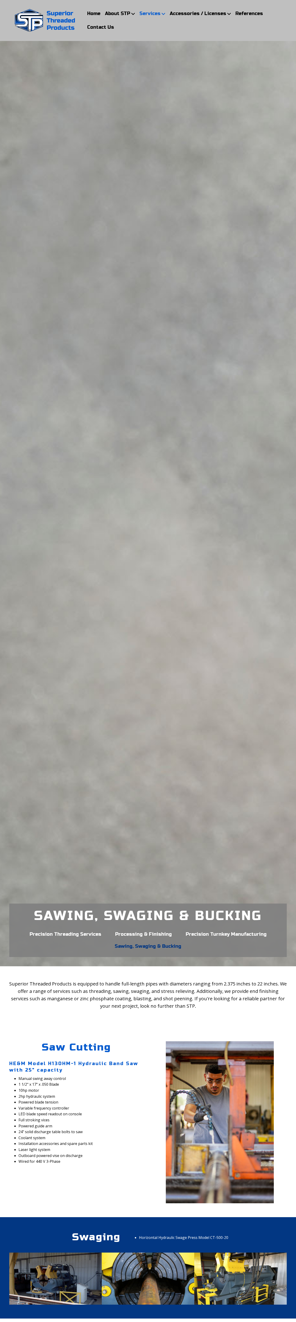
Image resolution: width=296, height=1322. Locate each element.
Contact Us (100, 27)
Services (149, 13)
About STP (117, 13)
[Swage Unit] (55, 1279)
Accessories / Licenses (198, 13)
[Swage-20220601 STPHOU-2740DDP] (148, 1279)
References (249, 13)
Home (93, 13)
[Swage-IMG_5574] (240, 1279)
